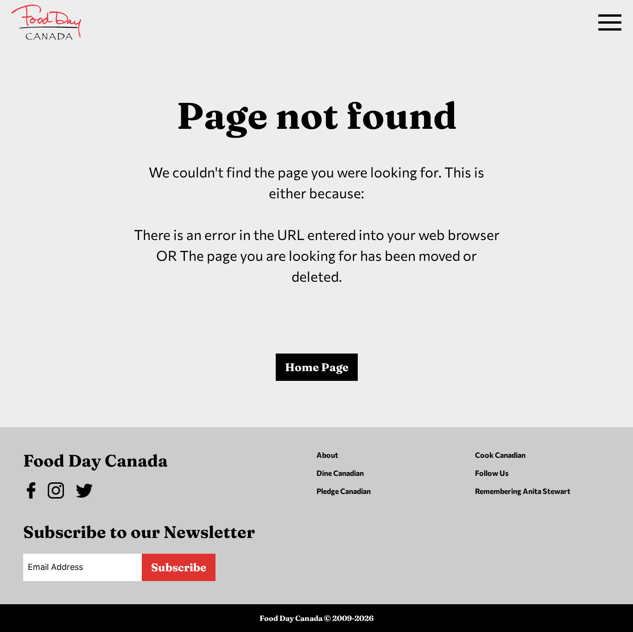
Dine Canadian (340, 472)
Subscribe (178, 567)
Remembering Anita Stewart (522, 491)
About (327, 454)
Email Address (55, 567)
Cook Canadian (500, 454)
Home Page (316, 367)
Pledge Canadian (343, 491)
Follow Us (491, 472)
